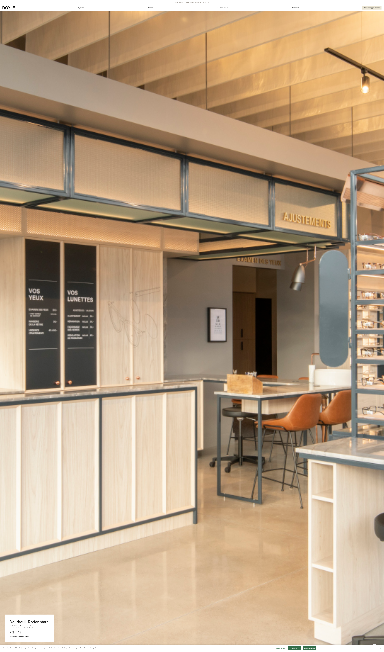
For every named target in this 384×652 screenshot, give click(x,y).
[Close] (381, 648)
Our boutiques (179, 2)
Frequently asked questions (193, 2)
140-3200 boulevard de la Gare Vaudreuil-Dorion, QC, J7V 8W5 (22, 627)
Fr (208, 2)
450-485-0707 (17, 631)
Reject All (294, 648)
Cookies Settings (280, 648)
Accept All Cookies (309, 648)
